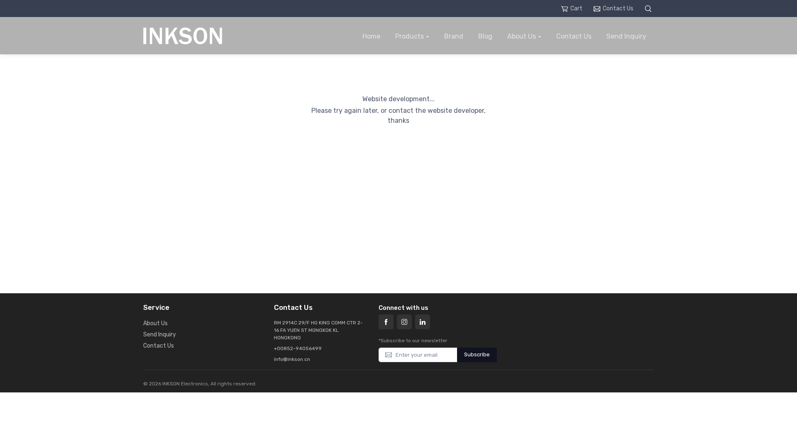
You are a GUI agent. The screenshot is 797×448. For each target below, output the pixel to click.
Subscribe (477, 354)
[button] (649, 8)
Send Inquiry (626, 36)
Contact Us (618, 8)
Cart (576, 8)
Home (371, 36)
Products (409, 36)
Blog (485, 36)
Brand (453, 36)
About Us (521, 36)
